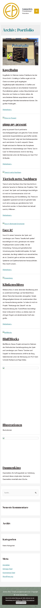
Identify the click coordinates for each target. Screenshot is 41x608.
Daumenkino (12, 468)
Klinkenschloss (13, 284)
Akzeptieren (21, 603)
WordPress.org (8, 576)
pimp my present (14, 124)
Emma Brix (27, 8)
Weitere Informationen (28, 600)
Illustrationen (12, 425)
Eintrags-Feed (7, 568)
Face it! (8, 230)
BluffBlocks (11, 339)
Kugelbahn (10, 70)
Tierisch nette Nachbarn (20, 179)
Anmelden (6, 565)
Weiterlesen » (7, 109)
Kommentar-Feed (9, 572)
